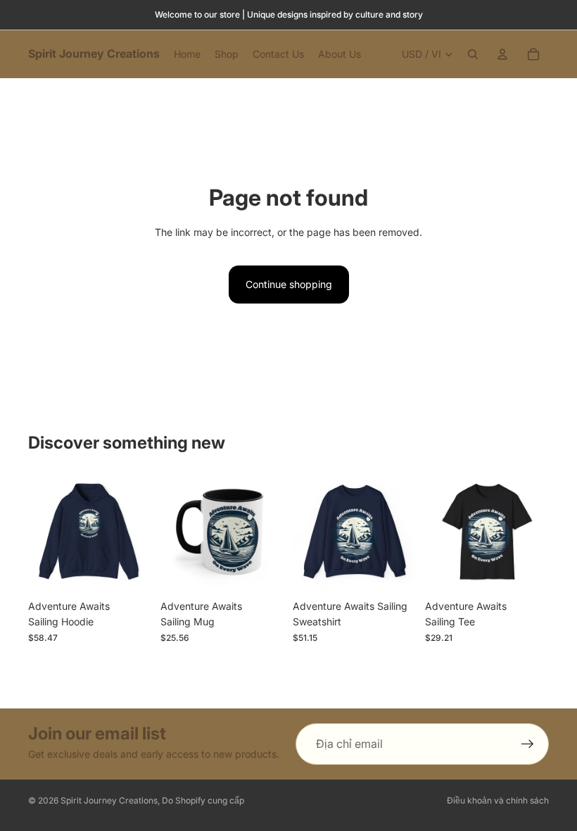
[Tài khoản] (502, 54)
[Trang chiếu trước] (43, 531)
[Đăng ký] (528, 744)
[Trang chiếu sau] (136, 531)
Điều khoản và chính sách (498, 800)
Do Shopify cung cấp (203, 800)
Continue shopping (289, 284)
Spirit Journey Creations (109, 800)
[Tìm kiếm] (472, 54)
